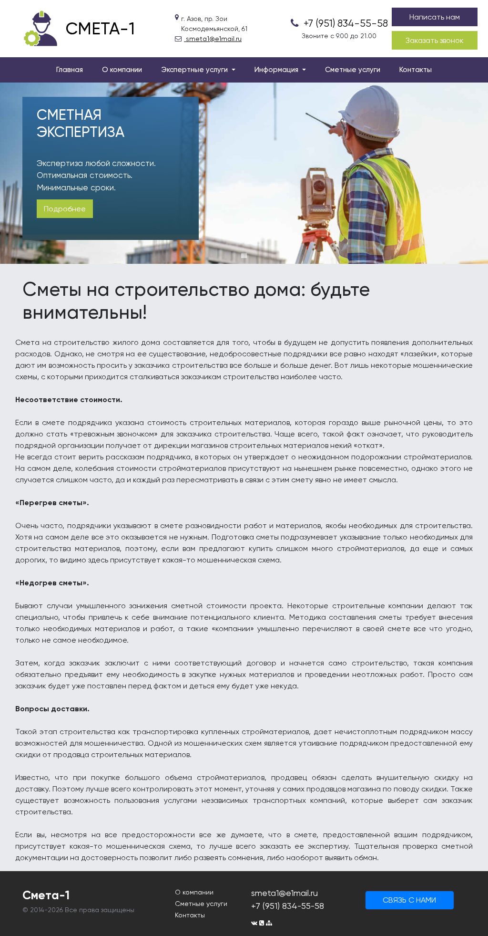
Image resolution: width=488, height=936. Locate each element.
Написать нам (434, 16)
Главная (69, 69)
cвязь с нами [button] (409, 900)
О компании (122, 69)
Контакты (415, 69)
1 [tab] (244, 255)
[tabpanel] (244, 173)
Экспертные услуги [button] (195, 69)
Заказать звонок (435, 40)
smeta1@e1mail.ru (213, 38)
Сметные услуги (352, 69)
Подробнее (65, 208)
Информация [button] (277, 69)
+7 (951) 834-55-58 (344, 23)
